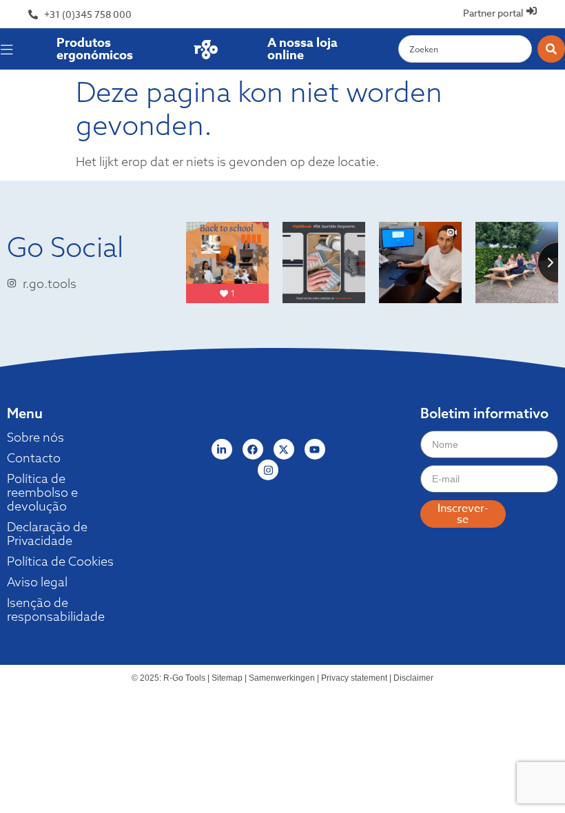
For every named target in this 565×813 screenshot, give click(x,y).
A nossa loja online (302, 49)
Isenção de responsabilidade (56, 610)
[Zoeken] (551, 49)
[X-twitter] (284, 449)
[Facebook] (253, 449)
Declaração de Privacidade (47, 534)
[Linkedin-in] (222, 449)
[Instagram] (268, 470)
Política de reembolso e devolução (42, 492)
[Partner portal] (531, 11)
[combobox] (465, 49)
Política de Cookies (60, 561)
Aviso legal (37, 582)
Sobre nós (35, 437)
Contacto (34, 458)
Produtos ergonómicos (94, 49)
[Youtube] (315, 449)
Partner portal (493, 12)
